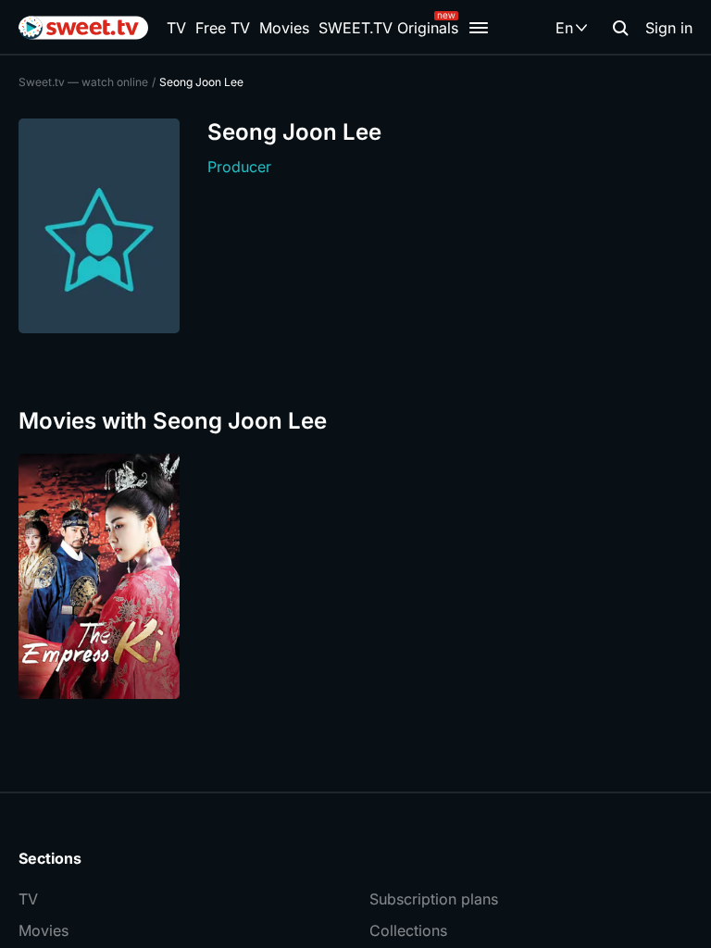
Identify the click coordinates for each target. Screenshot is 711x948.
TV (176, 28)
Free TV (222, 28)
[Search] (620, 28)
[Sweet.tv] (83, 28)
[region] (355, 576)
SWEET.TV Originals (388, 28)
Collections (408, 930)
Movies (284, 28)
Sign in (668, 28)
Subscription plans (433, 899)
